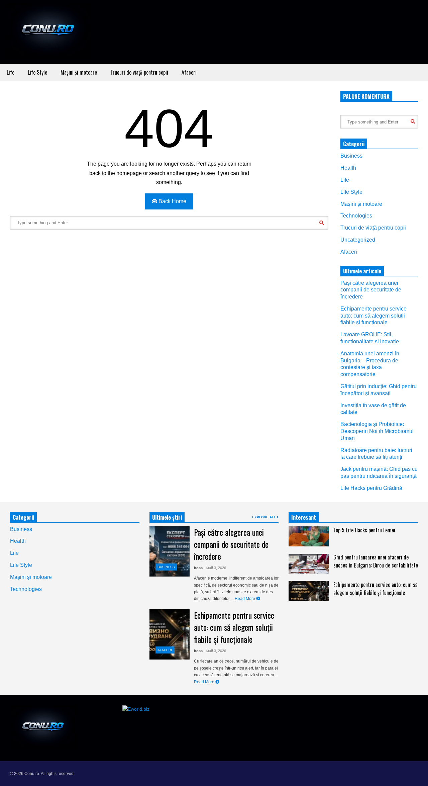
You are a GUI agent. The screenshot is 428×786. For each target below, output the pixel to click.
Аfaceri (189, 72)
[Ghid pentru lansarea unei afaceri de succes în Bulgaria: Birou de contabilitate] (309, 564)
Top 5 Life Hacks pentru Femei (364, 530)
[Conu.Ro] (49, 33)
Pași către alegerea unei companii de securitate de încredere (370, 290)
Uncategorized (357, 240)
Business (351, 156)
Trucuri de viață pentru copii (139, 72)
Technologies (356, 216)
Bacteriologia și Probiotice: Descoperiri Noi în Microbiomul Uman (377, 431)
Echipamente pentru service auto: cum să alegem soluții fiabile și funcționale (373, 316)
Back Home (171, 201)
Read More (245, 598)
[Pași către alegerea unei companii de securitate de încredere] (169, 551)
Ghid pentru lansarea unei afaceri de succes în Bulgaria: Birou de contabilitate (375, 561)
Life (10, 72)
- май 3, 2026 (215, 568)
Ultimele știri (167, 517)
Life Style (37, 72)
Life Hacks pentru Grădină (371, 488)
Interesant (303, 517)
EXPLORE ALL (264, 517)
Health (348, 168)
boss (198, 568)
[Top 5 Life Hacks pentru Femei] (309, 536)
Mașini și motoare (79, 72)
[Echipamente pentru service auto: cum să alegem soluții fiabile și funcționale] (169, 634)
